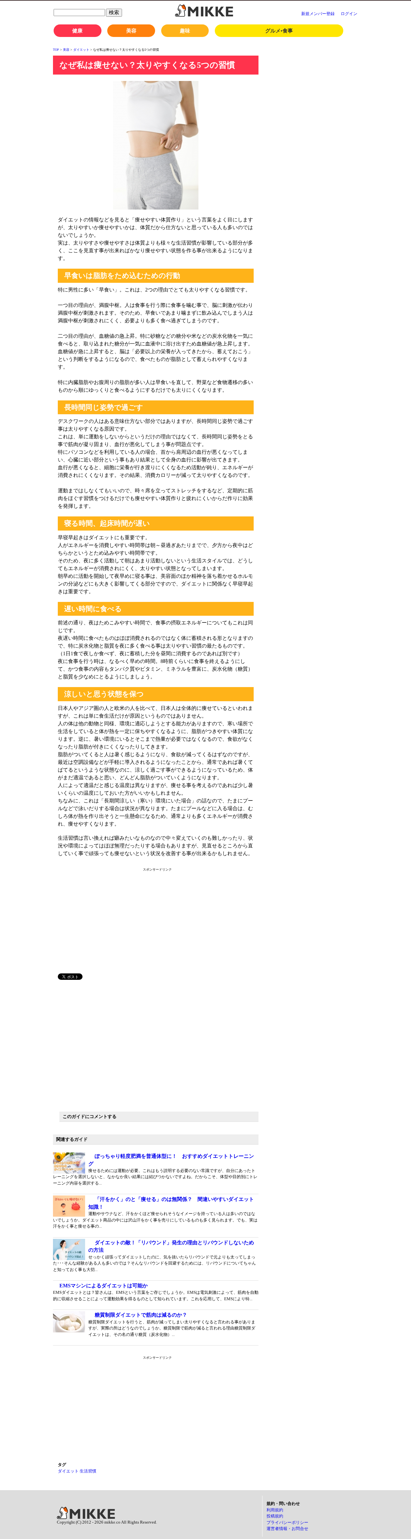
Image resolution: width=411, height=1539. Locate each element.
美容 (131, 30)
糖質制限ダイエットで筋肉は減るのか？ (141, 1315)
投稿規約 (275, 1516)
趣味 (185, 30)
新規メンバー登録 (318, 13)
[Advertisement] (113, 924)
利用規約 (275, 1510)
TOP (56, 49)
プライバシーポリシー (287, 1522)
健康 (77, 30)
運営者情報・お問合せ (287, 1528)
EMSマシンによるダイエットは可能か (103, 1285)
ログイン (349, 13)
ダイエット (81, 49)
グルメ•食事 (279, 30)
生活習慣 (88, 1471)
